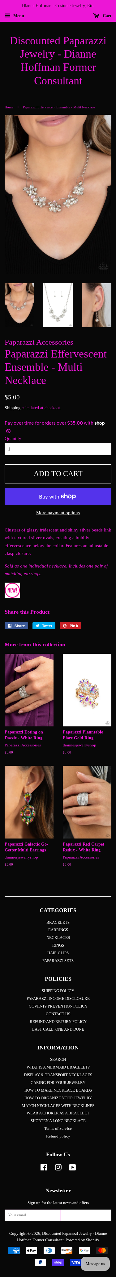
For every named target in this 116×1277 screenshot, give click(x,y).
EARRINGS (58, 930)
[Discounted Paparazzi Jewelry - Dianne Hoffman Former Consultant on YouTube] (72, 1169)
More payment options (58, 512)
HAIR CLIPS (58, 953)
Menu (18, 16)
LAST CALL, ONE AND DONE (58, 1029)
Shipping (12, 408)
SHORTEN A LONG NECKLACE (58, 1121)
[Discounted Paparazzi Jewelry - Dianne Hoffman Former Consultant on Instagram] (58, 1169)
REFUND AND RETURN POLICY (58, 1022)
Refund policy (58, 1136)
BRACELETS (58, 922)
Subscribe (86, 1217)
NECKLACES (58, 938)
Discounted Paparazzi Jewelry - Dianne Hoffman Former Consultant (58, 60)
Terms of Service (58, 1128)
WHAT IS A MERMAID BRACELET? (58, 1067)
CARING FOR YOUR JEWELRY (58, 1083)
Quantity (13, 438)
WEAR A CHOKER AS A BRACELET (58, 1113)
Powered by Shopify (82, 1240)
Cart (106, 16)
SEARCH (58, 1059)
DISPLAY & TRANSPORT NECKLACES (58, 1075)
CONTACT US (58, 1014)
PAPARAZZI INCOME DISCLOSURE (58, 998)
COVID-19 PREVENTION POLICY (58, 1006)
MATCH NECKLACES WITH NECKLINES (58, 1106)
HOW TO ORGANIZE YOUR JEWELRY (58, 1098)
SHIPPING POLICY (58, 991)
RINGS (58, 945)
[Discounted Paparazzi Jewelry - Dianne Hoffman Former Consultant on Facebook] (43, 1169)
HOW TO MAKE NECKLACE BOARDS (58, 1090)
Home (9, 107)
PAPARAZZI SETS (58, 961)
